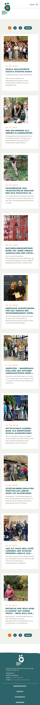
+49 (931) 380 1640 (17, 677)
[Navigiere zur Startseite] (6, 9)
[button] (36, 4)
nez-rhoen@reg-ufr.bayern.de (20, 680)
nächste (28, 28)
